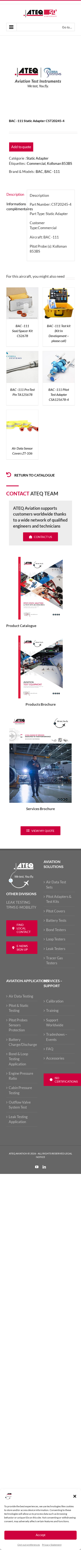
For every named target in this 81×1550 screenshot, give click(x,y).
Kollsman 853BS (59, 163)
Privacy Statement (51, 1544)
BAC (39, 171)
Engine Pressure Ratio (21, 1076)
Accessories (55, 1058)
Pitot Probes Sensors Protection (18, 1025)
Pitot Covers (55, 911)
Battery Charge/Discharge (22, 1042)
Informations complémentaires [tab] (15, 206)
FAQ (49, 1049)
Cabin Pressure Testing (20, 1090)
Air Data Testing (21, 996)
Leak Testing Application (18, 1119)
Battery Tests (56, 920)
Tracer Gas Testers (54, 960)
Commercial (36, 163)
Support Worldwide (54, 1022)
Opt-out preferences (28, 1544)
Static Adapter (37, 158)
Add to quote (21, 147)
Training (52, 1010)
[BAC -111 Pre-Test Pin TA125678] (22, 353)
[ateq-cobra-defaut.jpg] (40, 78)
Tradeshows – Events (56, 1036)
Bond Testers (56, 930)
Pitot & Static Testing (18, 1008)
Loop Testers (55, 939)
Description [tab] (15, 194)
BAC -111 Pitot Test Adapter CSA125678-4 (58, 394)
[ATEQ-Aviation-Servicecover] (40, 716)
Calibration (54, 1001)
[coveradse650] (40, 558)
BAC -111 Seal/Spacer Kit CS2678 (22, 331)
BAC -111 (52, 171)
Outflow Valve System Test (20, 1104)
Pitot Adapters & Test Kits (58, 899)
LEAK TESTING (18, 902)
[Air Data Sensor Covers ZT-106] (22, 412)
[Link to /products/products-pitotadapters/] (8, 474)
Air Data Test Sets (56, 884)
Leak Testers (55, 948)
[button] (75, 1496)
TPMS (11, 907)
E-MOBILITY (26, 907)
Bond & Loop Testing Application (18, 1059)
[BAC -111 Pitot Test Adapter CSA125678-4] (59, 353)
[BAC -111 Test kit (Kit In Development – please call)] (59, 290)
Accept (40, 1535)
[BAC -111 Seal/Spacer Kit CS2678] (22, 290)
